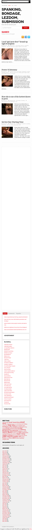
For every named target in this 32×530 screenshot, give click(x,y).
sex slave (10, 438)
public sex (17, 437)
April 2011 (4, 471)
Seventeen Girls (7, 394)
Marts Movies (7, 379)
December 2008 (5, 489)
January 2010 (5, 480)
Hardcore (22, 45)
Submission (4, 46)
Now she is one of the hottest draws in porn (16, 98)
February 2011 (5, 472)
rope (16, 101)
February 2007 (5, 509)
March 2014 (5, 454)
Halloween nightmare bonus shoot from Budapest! (15, 327)
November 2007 (6, 498)
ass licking (24, 424)
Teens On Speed (7, 398)
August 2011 (5, 468)
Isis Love (22, 432)
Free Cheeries (7, 367)
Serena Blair (24, 46)
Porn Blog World (8, 387)
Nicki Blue (13, 101)
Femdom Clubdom (8, 364)
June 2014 (4, 450)
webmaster (5, 45)
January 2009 (5, 488)
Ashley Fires (15, 72)
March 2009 (5, 485)
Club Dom (6, 359)
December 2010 (5, 475)
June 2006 (4, 520)
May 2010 (4, 476)
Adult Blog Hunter (8, 344)
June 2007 (4, 504)
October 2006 (5, 514)
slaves (18, 438)
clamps (12, 124)
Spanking (27, 45)
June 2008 (4, 490)
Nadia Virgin (7, 382)
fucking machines (10, 431)
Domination (24, 71)
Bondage (18, 45)
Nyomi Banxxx (16, 435)
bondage (5, 427)
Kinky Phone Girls (8, 377)
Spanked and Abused (8, 397)
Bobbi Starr (22, 425)
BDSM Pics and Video (8, 351)
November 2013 (6, 459)
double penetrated (11, 428)
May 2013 (4, 467)
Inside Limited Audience (9, 370)
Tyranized (6, 402)
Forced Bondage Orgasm (9, 366)
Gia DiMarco (24, 431)
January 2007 (5, 511)
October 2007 (5, 499)
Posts (5, 313)
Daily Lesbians (7, 361)
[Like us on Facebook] (26, 37)
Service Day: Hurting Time (12, 122)
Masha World (7, 380)
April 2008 (4, 493)
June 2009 (4, 483)
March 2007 (5, 508)
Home (9, 5)
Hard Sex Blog (7, 369)
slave (20, 124)
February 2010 (5, 479)
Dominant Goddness (8, 362)
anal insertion (14, 422)
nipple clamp (26, 72)
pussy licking (4, 73)
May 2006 (4, 521)
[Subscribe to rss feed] (23, 37)
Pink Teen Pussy (7, 384)
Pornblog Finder (8, 389)
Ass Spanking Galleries (9, 347)
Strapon (7, 72)
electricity (6, 101)
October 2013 (5, 461)
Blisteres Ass (7, 356)
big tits (11, 425)
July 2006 (4, 518)
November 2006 (6, 513)
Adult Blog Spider (8, 346)
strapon (4, 439)
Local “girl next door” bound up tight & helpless (15, 43)
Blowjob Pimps (7, 357)
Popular (18, 313)
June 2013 (4, 466)
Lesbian (28, 71)
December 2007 (5, 497)
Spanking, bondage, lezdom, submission (13, 15)
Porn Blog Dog (7, 385)
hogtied (19, 46)
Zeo (31, 529)
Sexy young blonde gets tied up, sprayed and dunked (15, 317)
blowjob (17, 425)
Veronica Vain (7, 403)
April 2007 (4, 507)
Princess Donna (23, 435)
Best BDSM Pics (7, 354)
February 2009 (5, 486)
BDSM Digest (7, 349)
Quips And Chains (8, 390)
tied (8, 439)
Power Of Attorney (9, 70)
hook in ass (15, 432)
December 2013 (5, 458)
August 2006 (5, 517)
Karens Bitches (7, 375)
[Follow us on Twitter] (29, 37)
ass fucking (18, 424)
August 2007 (5, 502)
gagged (20, 431)
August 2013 (5, 463)
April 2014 (4, 453)
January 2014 (5, 457)
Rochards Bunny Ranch (9, 392)
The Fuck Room (7, 400)
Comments (11, 313)
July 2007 (4, 503)
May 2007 (4, 506)
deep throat (13, 46)
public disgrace (7, 437)
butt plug (10, 426)
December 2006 (5, 512)
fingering (17, 429)
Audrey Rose (5, 425)
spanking (22, 438)
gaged (17, 46)
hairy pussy (7, 432)
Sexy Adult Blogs (8, 395)
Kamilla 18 (6, 374)
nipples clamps (7, 435)
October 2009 (5, 481)
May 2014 (4, 452)
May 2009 (4, 484)
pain (17, 124)
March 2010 (5, 477)
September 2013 (6, 462)
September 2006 (6, 516)
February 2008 (5, 495)
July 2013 (4, 465)
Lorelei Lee (5, 434)
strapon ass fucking (11, 73)
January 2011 (5, 474)
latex (26, 432)
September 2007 (6, 500)
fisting (20, 72)
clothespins (22, 426)
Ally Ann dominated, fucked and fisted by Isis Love (15, 329)
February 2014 (5, 456)
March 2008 (5, 494)
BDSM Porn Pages (8, 352)
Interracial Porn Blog (9, 372)
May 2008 (4, 491)
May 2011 (4, 470)
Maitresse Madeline (12, 434)
